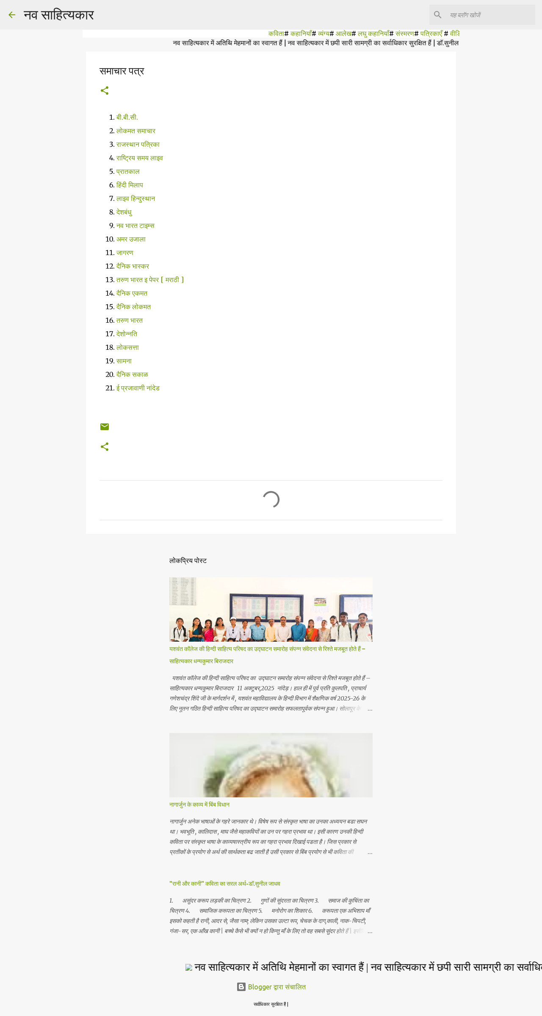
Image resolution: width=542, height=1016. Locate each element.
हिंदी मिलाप (129, 185)
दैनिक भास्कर (132, 266)
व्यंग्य (310, 33)
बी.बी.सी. (127, 117)
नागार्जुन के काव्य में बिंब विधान (199, 804)
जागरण (124, 252)
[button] (105, 91)
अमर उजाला (131, 239)
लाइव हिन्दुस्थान (135, 198)
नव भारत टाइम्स (135, 225)
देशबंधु (123, 212)
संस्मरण (391, 33)
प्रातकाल (128, 171)
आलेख (330, 33)
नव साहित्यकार (59, 14)
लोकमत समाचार (135, 130)
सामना (124, 361)
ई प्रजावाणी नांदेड (138, 388)
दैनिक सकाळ (133, 374)
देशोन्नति (127, 334)
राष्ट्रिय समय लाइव (139, 158)
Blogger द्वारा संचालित (276, 987)
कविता (263, 33)
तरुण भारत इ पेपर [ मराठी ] (150, 279)
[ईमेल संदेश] (105, 430)
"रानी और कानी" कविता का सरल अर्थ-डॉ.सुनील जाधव (224, 883)
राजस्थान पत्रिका (138, 144)
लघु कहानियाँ (360, 33)
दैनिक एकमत (132, 293)
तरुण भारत (130, 320)
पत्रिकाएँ (419, 33)
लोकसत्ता (128, 347)
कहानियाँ (288, 33)
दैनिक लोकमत (134, 306)
